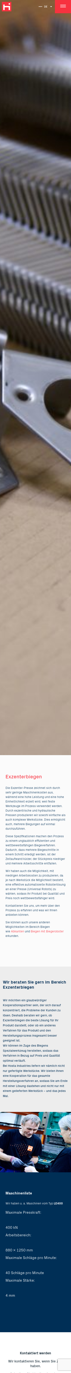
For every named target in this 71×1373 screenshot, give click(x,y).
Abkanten (17, 931)
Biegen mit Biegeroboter (47, 931)
